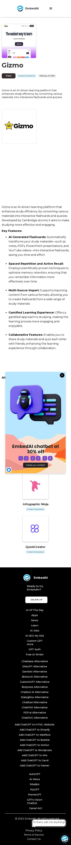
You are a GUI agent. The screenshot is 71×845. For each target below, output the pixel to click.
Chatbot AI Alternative (35, 692)
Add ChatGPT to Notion (34, 745)
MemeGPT (34, 794)
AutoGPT (34, 774)
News (34, 620)
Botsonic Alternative (35, 676)
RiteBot (34, 784)
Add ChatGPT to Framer (34, 765)
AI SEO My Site (34, 635)
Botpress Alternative (35, 687)
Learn (34, 625)
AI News (34, 779)
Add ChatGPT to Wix (34, 755)
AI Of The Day (34, 610)
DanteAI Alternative (34, 671)
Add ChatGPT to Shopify (35, 729)
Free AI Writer (35, 654)
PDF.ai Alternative (34, 712)
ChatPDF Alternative (35, 707)
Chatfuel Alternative (34, 702)
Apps (34, 615)
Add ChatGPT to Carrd (34, 760)
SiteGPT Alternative (34, 666)
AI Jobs (34, 630)
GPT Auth (35, 649)
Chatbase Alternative (35, 661)
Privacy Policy (34, 830)
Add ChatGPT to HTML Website (34, 724)
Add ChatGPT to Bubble (35, 739)
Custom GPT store (35, 642)
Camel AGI (35, 808)
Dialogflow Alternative (35, 697)
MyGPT (34, 789)
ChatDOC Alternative (35, 717)
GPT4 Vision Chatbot (34, 801)
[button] (51, 8)
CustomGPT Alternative (34, 681)
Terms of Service (34, 834)
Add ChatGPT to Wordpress (34, 750)
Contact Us (33, 839)
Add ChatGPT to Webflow (35, 734)
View (8, 75)
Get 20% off (36, 600)
